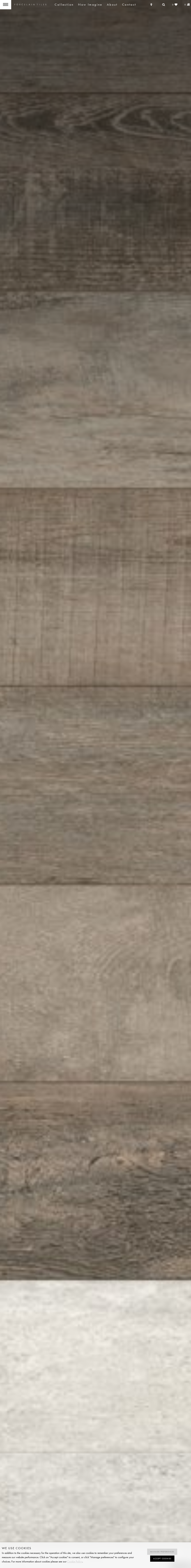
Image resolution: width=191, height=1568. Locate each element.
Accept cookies (162, 1558)
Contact (129, 4)
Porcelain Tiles (30, 4)
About (112, 4)
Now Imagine (90, 4)
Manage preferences (162, 1551)
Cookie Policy (74, 1561)
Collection (64, 4)
